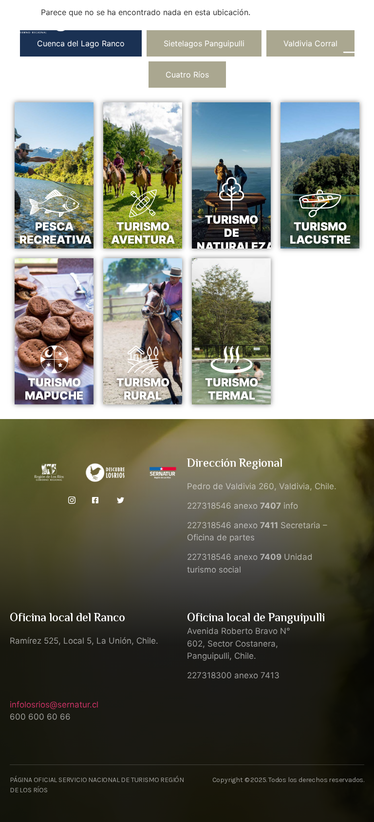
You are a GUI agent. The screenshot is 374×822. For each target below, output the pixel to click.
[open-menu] (352, 58)
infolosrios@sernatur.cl (54, 704)
